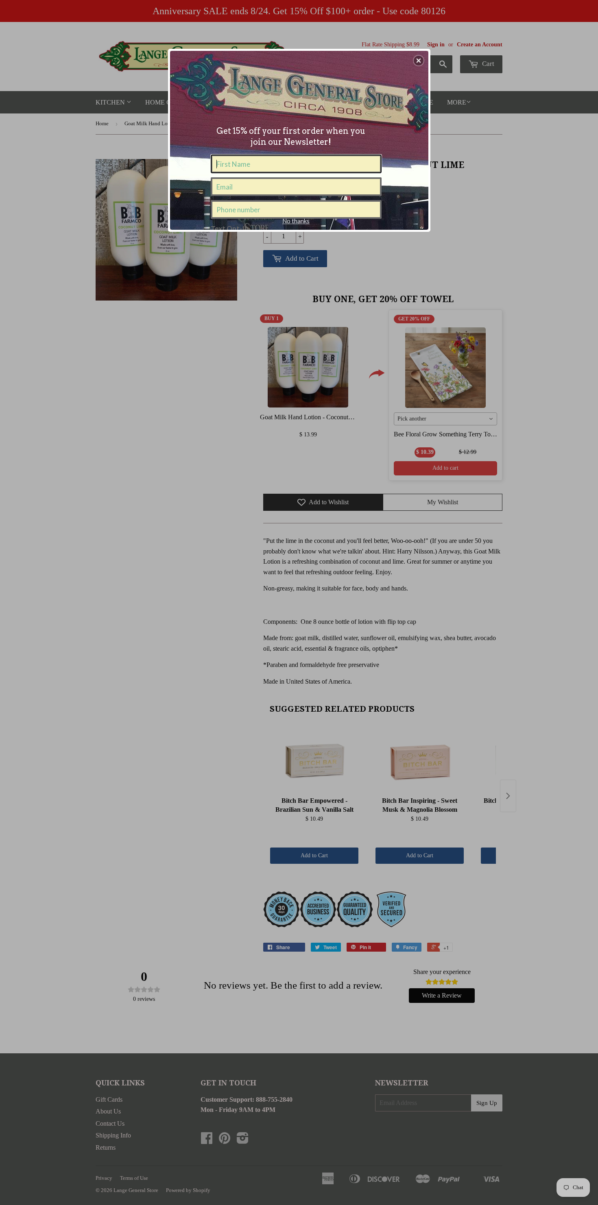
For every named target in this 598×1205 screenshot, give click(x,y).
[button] (418, 60)
